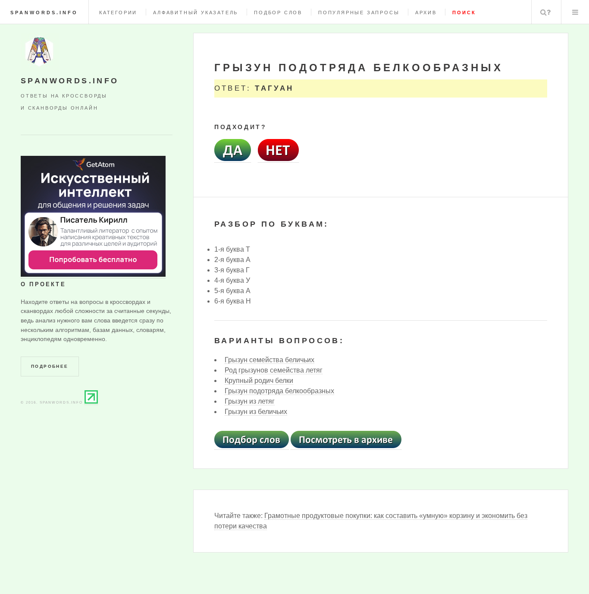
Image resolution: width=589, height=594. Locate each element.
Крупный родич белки (259, 380)
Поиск (545, 12)
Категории (118, 12)
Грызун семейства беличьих (269, 359)
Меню (575, 12)
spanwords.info (44, 12)
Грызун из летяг (250, 401)
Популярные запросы (358, 12)
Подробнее (50, 366)
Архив (425, 12)
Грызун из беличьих (256, 411)
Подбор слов (278, 12)
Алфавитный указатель (195, 12)
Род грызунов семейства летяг (274, 370)
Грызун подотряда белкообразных (279, 391)
